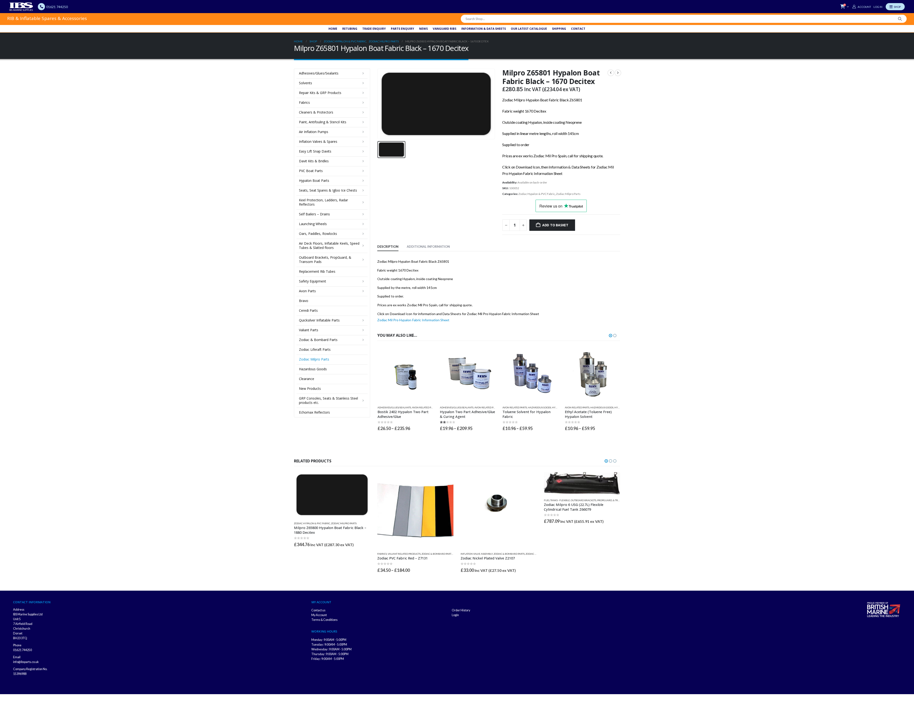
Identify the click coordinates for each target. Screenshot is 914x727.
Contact (578, 29)
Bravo (303, 300)
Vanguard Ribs (444, 29)
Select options (425, 354)
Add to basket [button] (612, 354)
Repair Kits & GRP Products (320, 92)
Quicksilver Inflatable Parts (319, 320)
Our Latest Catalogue (529, 29)
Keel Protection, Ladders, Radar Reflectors (323, 202)
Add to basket (555, 225)
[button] (610, 335)
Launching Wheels (313, 224)
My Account (319, 620)
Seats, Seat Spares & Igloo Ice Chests (328, 190)
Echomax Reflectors (314, 412)
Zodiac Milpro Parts (568, 194)
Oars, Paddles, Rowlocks (318, 233)
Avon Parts (307, 291)
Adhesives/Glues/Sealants (394, 407)
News (423, 29)
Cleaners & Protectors (316, 112)
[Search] (900, 19)
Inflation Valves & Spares (318, 141)
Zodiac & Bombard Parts (318, 339)
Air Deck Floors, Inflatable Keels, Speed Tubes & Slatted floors (329, 245)
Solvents (305, 83)
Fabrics (304, 102)
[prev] (610, 72)
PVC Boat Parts (311, 170)
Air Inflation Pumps (313, 131)
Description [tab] (387, 246)
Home (332, 29)
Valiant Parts (308, 330)
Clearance (306, 378)
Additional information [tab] (428, 246)
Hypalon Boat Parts (314, 180)
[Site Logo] (21, 6)
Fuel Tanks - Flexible (474, 500)
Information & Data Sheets (483, 29)
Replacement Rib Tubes (317, 271)
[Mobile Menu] (895, 6)
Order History (461, 615)
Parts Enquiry (402, 29)
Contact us (318, 615)
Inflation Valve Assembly (393, 553)
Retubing (349, 29)
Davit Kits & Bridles (314, 161)
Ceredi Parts (308, 310)
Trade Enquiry (374, 29)
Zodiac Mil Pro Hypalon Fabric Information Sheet (413, 320)
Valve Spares (552, 553)
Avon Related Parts (424, 407)
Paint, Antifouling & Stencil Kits (322, 122)
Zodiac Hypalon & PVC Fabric (536, 194)
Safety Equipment (312, 281)
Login (455, 620)
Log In (878, 6)
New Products (310, 388)
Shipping (559, 29)
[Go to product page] (405, 374)
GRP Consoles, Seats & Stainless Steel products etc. (328, 400)
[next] (618, 72)
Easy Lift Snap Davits (315, 151)
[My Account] (861, 6)
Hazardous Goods (476, 407)
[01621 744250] (41, 7)
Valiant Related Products (320, 553)
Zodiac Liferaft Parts (315, 349)
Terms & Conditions (324, 624)
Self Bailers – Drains (314, 214)
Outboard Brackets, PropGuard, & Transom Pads (325, 259)
